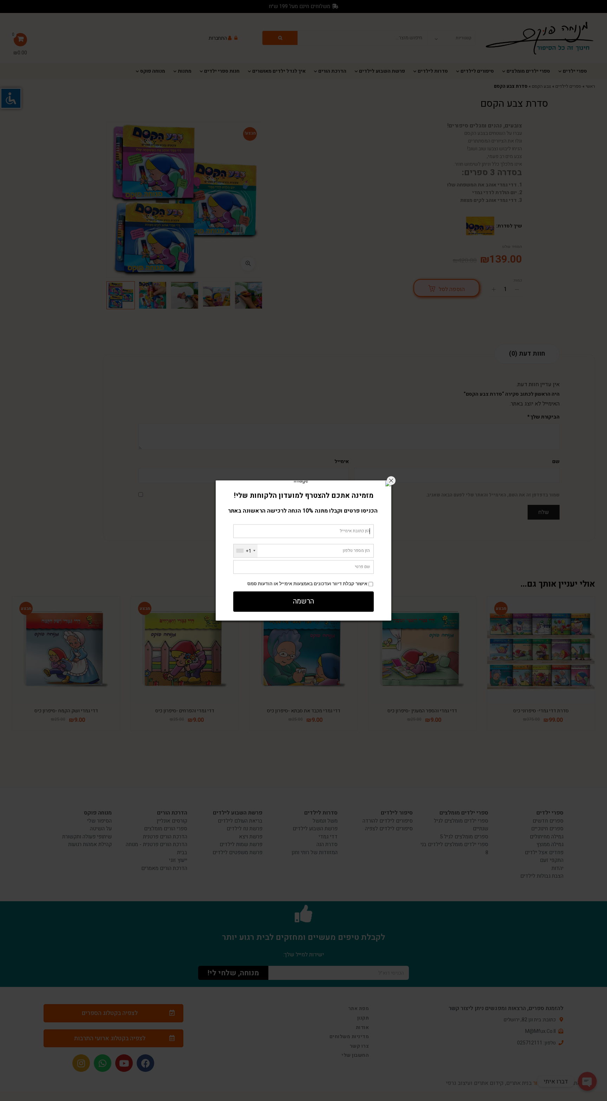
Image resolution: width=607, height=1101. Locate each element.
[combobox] (245, 550)
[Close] (391, 480)
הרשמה (303, 601)
